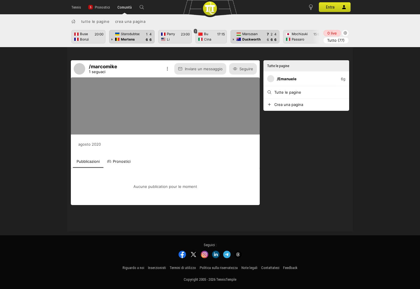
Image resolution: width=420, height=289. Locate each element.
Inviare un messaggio (204, 69)
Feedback (290, 268)
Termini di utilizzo (183, 268)
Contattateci (270, 268)
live (332, 33)
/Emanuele (287, 79)
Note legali (249, 268)
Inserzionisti (157, 268)
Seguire (246, 69)
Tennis (76, 7)
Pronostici (102, 7)
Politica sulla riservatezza (219, 268)
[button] (141, 7)
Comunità (124, 7)
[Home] (73, 21)
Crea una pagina (130, 21)
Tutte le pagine (95, 21)
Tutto (336, 40)
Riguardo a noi (133, 268)
